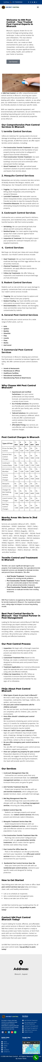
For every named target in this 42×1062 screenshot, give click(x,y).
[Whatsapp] (15, 1032)
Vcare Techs (22, 1058)
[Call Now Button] (36, 1057)
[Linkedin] (9, 1032)
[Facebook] (2, 1032)
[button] (38, 7)
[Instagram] (6, 1032)
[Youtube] (12, 1032)
